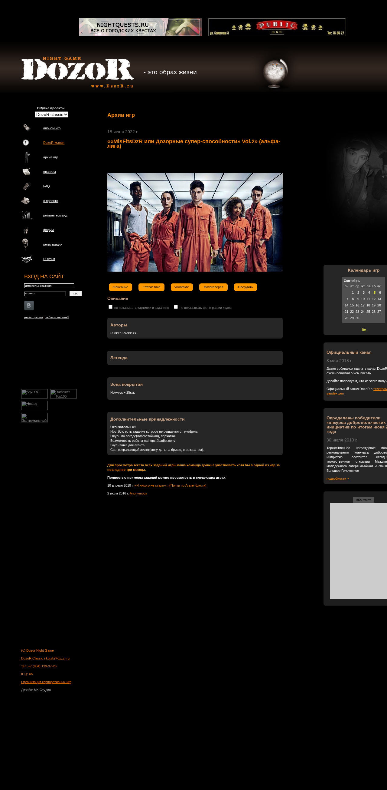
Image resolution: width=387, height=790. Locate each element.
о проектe (50, 201)
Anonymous (138, 493)
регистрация (52, 244)
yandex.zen (335, 393)
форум (48, 230)
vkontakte (181, 287)
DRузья (49, 259)
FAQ (46, 186)
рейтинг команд (55, 215)
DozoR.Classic (32, 658)
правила (49, 172)
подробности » (338, 478)
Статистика (151, 287)
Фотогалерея (213, 287)
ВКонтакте (364, 500)
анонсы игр (51, 128)
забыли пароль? (57, 317)
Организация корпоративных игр (46, 682)
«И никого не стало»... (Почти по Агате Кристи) (171, 485)
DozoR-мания (53, 142)
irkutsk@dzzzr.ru (57, 658)
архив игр (50, 157)
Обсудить (245, 287)
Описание (120, 287)
